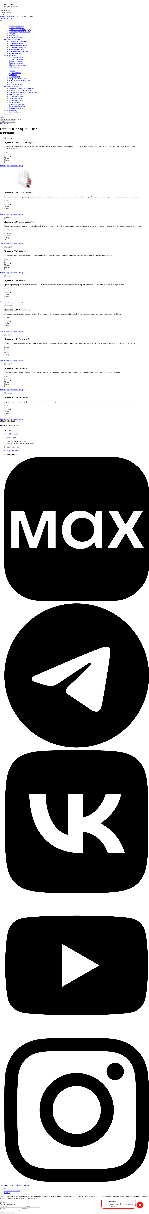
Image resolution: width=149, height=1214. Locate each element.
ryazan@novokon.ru (11, 451)
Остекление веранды (16, 96)
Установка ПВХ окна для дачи (20, 90)
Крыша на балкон (15, 61)
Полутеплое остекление (18, 41)
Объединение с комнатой (18, 65)
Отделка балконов (11, 55)
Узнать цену (4, 166)
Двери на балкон (15, 112)
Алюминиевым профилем (18, 51)
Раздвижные (13, 36)
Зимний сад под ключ (17, 104)
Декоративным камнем (17, 79)
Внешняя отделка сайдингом (19, 81)
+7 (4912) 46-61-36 (7, 16)
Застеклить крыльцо (16, 94)
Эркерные (12, 34)
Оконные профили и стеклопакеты (17, 1189)
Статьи (7, 1193)
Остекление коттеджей (12, 86)
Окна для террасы (15, 98)
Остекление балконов (12, 39)
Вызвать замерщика (7, 1213)
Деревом (12, 71)
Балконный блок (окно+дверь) (20, 30)
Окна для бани (14, 102)
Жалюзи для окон (15, 37)
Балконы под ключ (16, 63)
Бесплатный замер (16, 166)
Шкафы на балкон (15, 84)
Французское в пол (16, 53)
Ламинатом (13, 75)
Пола (11, 82)
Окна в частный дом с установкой (21, 88)
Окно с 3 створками (16, 28)
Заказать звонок (6, 18)
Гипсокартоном (14, 77)
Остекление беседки (16, 100)
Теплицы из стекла (16, 108)
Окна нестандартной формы (19, 32)
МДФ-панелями (15, 73)
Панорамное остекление (18, 45)
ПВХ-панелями (14, 67)
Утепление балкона (16, 59)
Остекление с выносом (17, 47)
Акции (2, 117)
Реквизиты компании (12, 1191)
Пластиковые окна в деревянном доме (23, 92)
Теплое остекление (16, 43)
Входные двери (10, 110)
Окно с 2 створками (16, 26)
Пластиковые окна (11, 24)
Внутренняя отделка (16, 57)
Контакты (8, 114)
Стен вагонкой (14, 69)
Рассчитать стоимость (8, 1185)
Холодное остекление (17, 49)
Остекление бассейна (17, 106)
